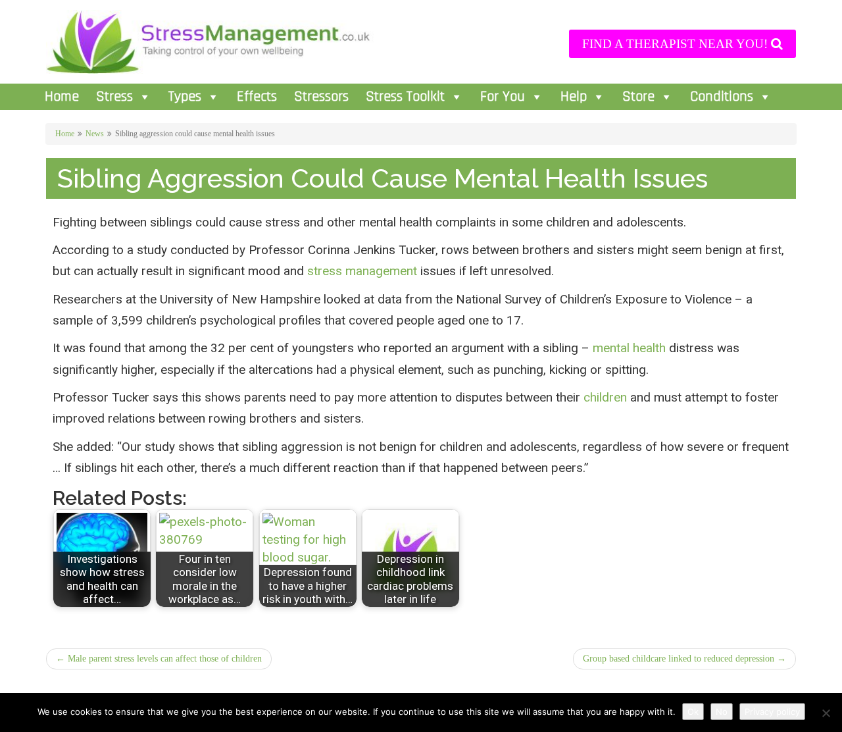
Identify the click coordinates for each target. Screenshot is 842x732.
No (722, 711)
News (95, 133)
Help (573, 97)
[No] (825, 712)
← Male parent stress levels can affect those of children (159, 659)
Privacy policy (772, 711)
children (605, 397)
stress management (362, 270)
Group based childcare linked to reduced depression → (684, 659)
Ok (693, 711)
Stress (114, 97)
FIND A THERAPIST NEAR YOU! (676, 44)
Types (184, 97)
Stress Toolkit (405, 97)
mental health (629, 347)
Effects (257, 97)
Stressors (321, 97)
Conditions (721, 97)
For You (502, 97)
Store (638, 97)
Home (62, 97)
